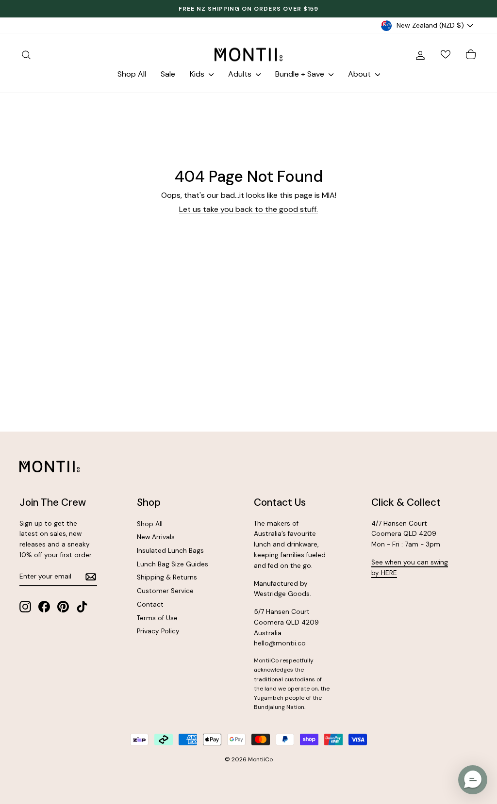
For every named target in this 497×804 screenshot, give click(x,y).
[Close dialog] (454, 305)
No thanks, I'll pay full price (358, 480)
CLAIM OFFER (358, 450)
